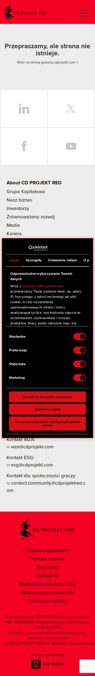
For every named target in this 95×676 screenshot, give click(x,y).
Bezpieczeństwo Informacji (47, 584)
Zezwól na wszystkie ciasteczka (47, 397)
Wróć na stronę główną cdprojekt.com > (47, 62)
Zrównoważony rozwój (31, 217)
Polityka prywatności (47, 550)
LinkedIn (24, 108)
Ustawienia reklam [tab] (62, 260)
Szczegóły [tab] (34, 260)
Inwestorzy (18, 208)
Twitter (71, 108)
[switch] (79, 350)
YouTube (71, 146)
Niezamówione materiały (47, 592)
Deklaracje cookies (47, 601)
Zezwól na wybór (47, 409)
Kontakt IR (47, 576)
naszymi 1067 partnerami (42, 286)
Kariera (14, 233)
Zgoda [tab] (14, 260)
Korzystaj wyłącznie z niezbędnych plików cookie (47, 423)
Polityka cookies (47, 559)
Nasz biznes (19, 200)
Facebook (24, 146)
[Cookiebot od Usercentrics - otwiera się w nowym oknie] (28, 248)
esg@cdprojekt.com (31, 465)
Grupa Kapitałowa (26, 191)
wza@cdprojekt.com (32, 447)
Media (13, 225)
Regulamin (47, 567)
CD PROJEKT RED (25, 12)
